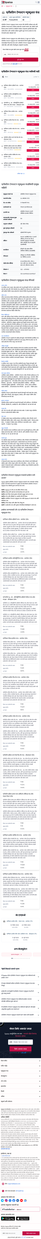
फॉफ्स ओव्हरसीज (10, 106)
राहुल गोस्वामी (4, 428)
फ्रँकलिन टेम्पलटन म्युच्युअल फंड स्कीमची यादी (20, 71)
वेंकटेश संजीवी (4, 361)
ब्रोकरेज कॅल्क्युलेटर (15, 954)
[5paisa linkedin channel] (17, 1200)
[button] (12, 958)
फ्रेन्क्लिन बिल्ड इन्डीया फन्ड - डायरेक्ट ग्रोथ (15, 638)
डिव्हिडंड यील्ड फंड (11, 167)
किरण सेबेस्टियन (5, 315)
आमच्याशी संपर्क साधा (5, 1148)
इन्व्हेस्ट (33, 90)
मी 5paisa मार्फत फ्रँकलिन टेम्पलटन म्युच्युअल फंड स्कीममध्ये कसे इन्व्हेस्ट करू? (18, 976)
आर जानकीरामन (5, 336)
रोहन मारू (3, 416)
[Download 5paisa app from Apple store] (22, 1219)
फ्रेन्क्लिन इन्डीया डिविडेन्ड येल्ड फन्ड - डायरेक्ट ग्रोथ (17, 874)
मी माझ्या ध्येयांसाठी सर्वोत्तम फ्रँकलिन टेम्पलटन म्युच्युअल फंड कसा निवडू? (18, 984)
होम (2, 6)
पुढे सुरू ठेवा (20, 60)
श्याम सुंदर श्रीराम (5, 373)
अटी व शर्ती (15, 64)
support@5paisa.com (14, 1184)
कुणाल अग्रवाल (5, 400)
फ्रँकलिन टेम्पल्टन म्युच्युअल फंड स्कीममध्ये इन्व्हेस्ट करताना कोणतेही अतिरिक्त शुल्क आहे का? (16, 1000)
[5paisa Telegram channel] (2, 1200)
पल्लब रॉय (3, 408)
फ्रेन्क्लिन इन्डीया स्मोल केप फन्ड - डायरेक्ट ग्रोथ (16, 716)
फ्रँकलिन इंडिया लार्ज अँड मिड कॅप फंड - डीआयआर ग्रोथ (18, 755)
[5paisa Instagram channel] (6, 1200)
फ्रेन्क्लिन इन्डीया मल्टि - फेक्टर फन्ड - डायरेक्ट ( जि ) (20, 921)
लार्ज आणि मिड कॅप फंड (12, 141)
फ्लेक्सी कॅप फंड (10, 158)
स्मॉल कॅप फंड (10, 132)
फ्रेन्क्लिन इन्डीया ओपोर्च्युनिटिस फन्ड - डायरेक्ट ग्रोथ (17, 558)
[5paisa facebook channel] (13, 1200)
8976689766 (20, 1191)
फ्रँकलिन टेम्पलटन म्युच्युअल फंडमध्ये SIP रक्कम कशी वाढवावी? (17, 1015)
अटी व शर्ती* (23, 1052)
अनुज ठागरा (4, 459)
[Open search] (36, 2)
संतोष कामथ (4, 391)
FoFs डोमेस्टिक (10, 149)
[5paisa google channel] (25, 1200)
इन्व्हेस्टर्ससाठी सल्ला (6, 1155)
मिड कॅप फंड (10, 123)
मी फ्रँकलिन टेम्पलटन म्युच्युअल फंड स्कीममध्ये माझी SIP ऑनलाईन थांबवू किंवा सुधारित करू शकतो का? (18, 1008)
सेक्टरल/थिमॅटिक (11, 89)
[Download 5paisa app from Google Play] (8, 1219)
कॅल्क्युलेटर (4, 1076)
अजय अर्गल (4, 285)
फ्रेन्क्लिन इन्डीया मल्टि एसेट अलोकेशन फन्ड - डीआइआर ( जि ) (22, 934)
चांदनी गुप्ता (4, 438)
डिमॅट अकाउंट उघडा (20, 1049)
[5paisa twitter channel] (10, 1200)
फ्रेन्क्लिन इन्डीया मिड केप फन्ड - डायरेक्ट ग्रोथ (16, 677)
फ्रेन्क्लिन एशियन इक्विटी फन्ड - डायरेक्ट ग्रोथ (16, 519)
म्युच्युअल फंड (9, 6)
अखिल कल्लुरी (4, 346)
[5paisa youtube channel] (21, 1200)
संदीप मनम (3, 295)
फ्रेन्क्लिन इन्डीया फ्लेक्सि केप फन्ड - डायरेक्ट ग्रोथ (17, 835)
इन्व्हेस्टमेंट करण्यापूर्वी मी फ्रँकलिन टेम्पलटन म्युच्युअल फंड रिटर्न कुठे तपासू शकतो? (17, 992)
